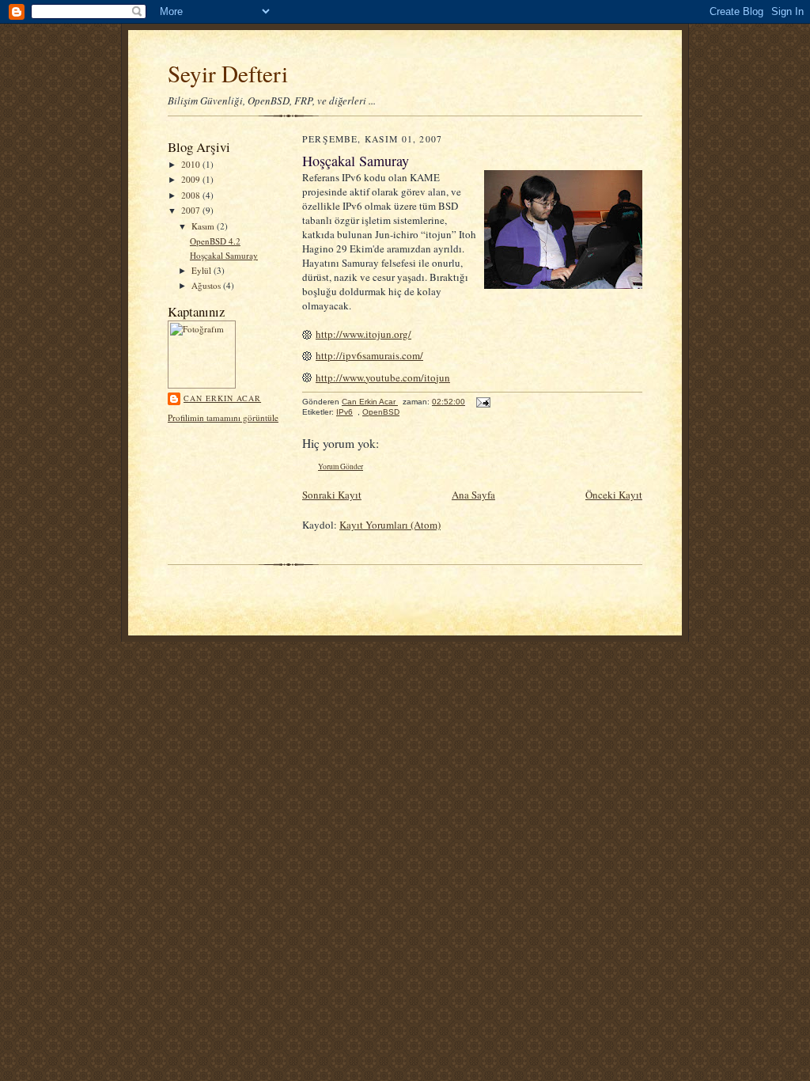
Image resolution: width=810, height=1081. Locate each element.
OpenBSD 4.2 (215, 241)
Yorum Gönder (340, 466)
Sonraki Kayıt (331, 494)
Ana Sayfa (473, 494)
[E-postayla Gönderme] (482, 401)
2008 (191, 195)
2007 (191, 210)
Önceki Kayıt (613, 494)
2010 (191, 164)
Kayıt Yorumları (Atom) (390, 525)
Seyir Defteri (228, 73)
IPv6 (344, 412)
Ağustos (207, 285)
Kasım (204, 226)
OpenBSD (380, 412)
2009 (191, 179)
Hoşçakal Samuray (224, 255)
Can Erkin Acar (222, 398)
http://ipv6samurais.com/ (369, 355)
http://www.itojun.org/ (363, 334)
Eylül (202, 270)
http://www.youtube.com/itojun (383, 377)
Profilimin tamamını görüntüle (223, 417)
